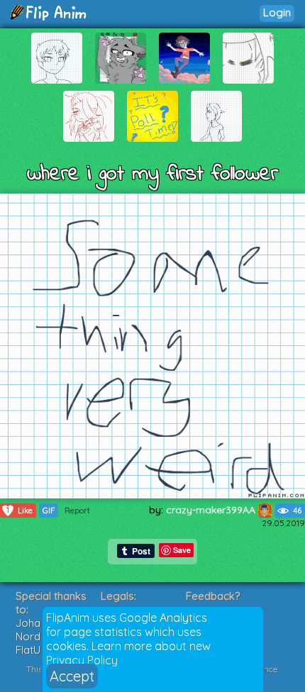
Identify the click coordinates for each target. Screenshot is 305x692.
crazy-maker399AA (212, 509)
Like (19, 510)
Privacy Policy (82, 660)
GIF (49, 510)
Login (277, 12)
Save (182, 550)
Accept (72, 676)
